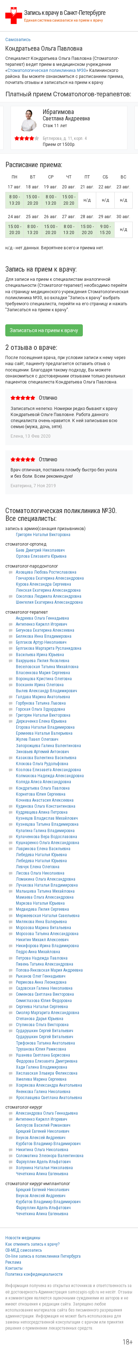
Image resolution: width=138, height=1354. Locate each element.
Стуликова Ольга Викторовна (42, 1024)
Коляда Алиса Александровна (43, 781)
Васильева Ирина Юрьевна (40, 654)
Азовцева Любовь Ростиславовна (46, 572)
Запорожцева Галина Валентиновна (48, 745)
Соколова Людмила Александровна (48, 596)
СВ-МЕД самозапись (23, 1250)
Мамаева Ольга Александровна (45, 897)
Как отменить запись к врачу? (32, 1244)
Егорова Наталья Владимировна (45, 727)
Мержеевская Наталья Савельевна (48, 915)
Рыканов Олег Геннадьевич (40, 976)
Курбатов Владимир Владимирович (48, 1143)
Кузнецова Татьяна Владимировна (47, 824)
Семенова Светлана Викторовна (45, 994)
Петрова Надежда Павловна (42, 958)
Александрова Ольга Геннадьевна (47, 1113)
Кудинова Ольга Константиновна (45, 806)
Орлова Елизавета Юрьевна (41, 556)
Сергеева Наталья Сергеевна (42, 1006)
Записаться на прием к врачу (44, 330)
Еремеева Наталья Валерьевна (44, 733)
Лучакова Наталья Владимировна (47, 885)
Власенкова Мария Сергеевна (43, 672)
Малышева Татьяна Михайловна (45, 891)
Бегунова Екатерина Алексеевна (45, 630)
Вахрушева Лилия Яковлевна (42, 660)
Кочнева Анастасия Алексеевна (45, 800)
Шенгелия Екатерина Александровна (49, 602)
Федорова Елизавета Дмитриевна (46, 1061)
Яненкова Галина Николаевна (43, 1091)
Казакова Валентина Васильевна (46, 757)
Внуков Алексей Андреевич (40, 1137)
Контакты (14, 1268)
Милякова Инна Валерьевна (41, 921)
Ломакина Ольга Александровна (45, 879)
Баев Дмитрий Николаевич (40, 550)
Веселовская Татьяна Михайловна (47, 666)
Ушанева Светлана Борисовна (43, 1055)
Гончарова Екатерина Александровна (50, 578)
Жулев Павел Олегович (37, 739)
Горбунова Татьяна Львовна (41, 703)
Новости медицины (22, 1237)
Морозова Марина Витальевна (43, 927)
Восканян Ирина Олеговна (40, 684)
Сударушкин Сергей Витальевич (44, 1030)
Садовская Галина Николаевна (44, 988)
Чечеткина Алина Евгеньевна (42, 1173)
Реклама (13, 1262)
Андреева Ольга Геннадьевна (42, 618)
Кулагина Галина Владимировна (45, 830)
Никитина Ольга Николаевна (42, 1149)
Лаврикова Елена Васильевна (43, 848)
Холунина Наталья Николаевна (44, 1167)
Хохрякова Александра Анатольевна (49, 1085)
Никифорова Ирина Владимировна (47, 945)
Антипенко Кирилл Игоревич (41, 624)
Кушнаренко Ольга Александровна (47, 842)
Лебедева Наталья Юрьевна (41, 854)
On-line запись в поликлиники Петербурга (43, 1256)
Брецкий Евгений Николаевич (42, 1131)
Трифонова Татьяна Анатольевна (45, 1043)
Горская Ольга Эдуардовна (40, 709)
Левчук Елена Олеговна (37, 866)
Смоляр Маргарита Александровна (47, 1012)
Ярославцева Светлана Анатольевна (49, 1097)
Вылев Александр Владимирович (46, 690)
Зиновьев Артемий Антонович (42, 751)
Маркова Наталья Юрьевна (40, 903)
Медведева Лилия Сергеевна (42, 909)
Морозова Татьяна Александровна (47, 933)
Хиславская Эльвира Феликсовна (46, 1073)
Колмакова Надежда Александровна (50, 775)
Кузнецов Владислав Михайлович (47, 818)
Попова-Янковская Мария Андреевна (49, 970)
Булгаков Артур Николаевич (41, 642)
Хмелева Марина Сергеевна (41, 1079)
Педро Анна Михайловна (38, 951)
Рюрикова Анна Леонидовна (41, 982)
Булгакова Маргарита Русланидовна (48, 648)
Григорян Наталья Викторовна (43, 534)
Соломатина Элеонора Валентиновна (50, 1155)
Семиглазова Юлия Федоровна (44, 1000)
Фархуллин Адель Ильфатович (43, 1161)
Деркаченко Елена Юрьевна (41, 721)
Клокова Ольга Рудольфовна (42, 763)
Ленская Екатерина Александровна (48, 590)
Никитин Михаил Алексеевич (42, 939)
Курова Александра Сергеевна (43, 584)
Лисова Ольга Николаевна (40, 873)
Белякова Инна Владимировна (43, 636)
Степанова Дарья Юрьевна (39, 1018)
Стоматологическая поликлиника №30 (46, 70)
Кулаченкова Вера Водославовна (46, 836)
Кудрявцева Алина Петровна (42, 812)
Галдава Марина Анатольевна (43, 696)
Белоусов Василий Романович (43, 1125)
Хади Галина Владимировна (41, 1067)
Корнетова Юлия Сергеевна (40, 794)
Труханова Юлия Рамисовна (41, 1049)
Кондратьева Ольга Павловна (43, 788)
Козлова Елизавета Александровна (48, 769)
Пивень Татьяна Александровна (44, 964)
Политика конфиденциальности (34, 1274)
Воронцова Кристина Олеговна (44, 678)
